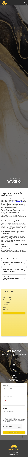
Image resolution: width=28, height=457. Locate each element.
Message (5, 408)
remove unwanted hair (17, 201)
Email (4, 400)
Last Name (5, 393)
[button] (25, 3)
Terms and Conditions (12, 418)
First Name (5, 385)
